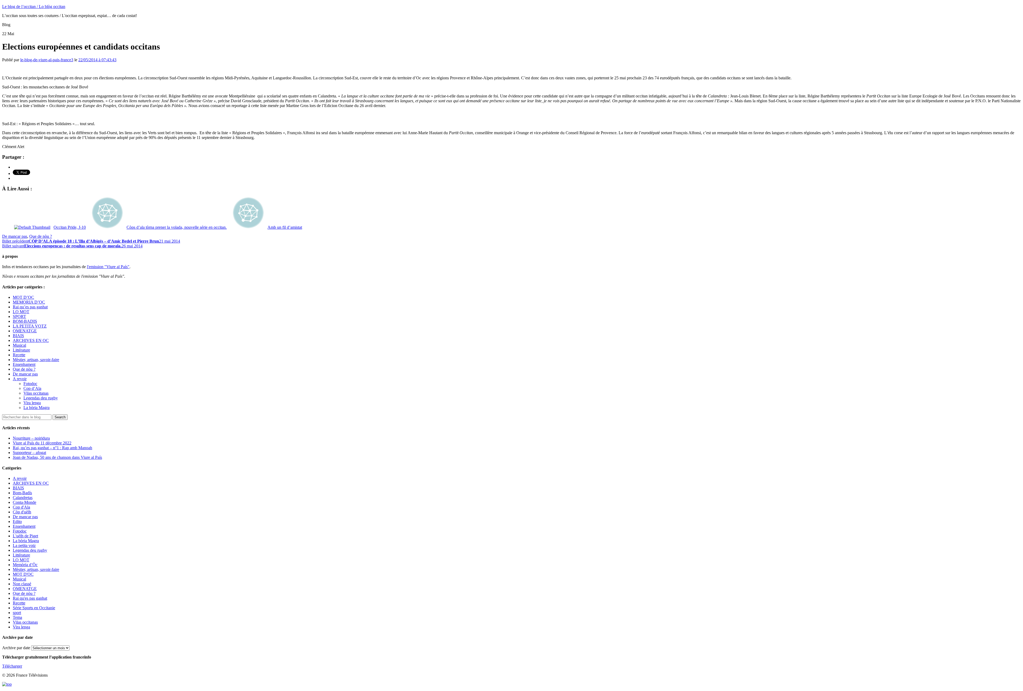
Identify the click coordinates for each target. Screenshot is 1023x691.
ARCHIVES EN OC (31, 340)
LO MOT (21, 311)
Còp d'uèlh (22, 512)
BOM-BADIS (25, 321)
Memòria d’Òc (25, 564)
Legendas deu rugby (40, 398)
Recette (19, 355)
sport (17, 612)
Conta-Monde (24, 502)
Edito (17, 521)
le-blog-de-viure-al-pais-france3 (46, 60)
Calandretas (23, 497)
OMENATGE (25, 331)
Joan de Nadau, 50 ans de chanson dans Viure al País (57, 457)
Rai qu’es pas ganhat (30, 307)
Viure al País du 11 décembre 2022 (42, 443)
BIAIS (18, 335)
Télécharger (12, 666)
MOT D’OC (23, 297)
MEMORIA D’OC (29, 302)
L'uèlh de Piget (25, 536)
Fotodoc (30, 383)
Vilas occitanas (35, 393)
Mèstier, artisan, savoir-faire (36, 359)
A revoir (20, 379)
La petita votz (24, 545)
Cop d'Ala (21, 507)
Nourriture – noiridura (31, 438)
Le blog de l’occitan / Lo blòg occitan (33, 6)
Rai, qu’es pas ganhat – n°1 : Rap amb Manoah (52, 447)
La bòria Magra (36, 407)
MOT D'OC (23, 574)
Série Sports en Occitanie (34, 608)
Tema (17, 617)
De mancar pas (14, 236)
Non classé (22, 584)
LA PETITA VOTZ (30, 326)
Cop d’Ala (32, 388)
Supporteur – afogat (29, 452)
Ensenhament (24, 364)
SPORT (19, 316)
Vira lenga (32, 402)
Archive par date (16, 647)
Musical (19, 345)
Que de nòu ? (40, 236)
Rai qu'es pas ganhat (30, 598)
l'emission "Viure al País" (108, 266)
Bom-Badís (22, 492)
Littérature (21, 350)
